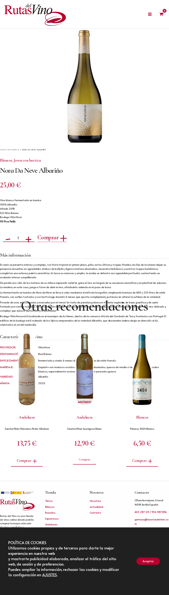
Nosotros (95, 501)
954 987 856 (159, 512)
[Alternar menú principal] (150, 14)
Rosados (50, 512)
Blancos (6, 160)
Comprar (48, 237)
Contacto (95, 512)
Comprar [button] (24, 460)
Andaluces (51, 524)
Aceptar (148, 561)
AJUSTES (49, 574)
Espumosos (52, 518)
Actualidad (96, 507)
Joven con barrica (10, 150)
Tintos (49, 501)
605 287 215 (142, 512)
